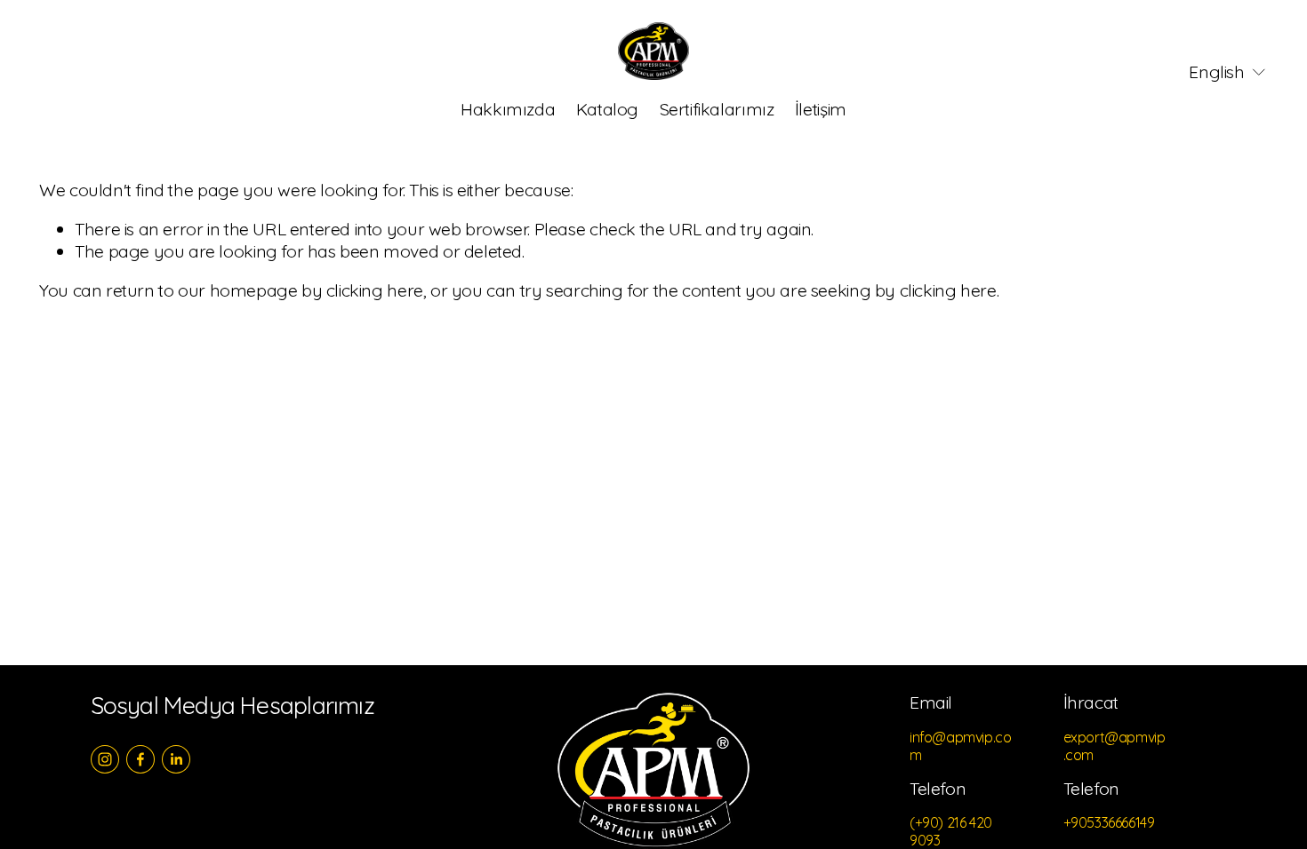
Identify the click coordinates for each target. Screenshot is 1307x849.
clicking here (374, 290)
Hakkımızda (508, 109)
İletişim (820, 109)
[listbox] (1216, 72)
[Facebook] (140, 759)
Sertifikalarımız (717, 109)
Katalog (607, 109)
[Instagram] (105, 759)
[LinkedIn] (176, 759)
